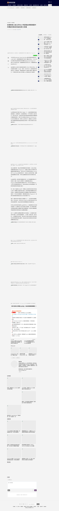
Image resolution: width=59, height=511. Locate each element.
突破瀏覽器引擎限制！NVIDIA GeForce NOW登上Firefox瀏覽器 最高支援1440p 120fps (28, 445)
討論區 (8, 477)
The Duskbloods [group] (11, 7)
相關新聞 (9, 419)
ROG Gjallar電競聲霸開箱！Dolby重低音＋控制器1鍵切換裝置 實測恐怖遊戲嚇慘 (48, 70)
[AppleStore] (26, 504)
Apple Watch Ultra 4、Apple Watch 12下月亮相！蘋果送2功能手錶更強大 (48, 75)
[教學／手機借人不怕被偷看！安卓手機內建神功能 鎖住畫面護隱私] (41, 57)
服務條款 (25, 506)
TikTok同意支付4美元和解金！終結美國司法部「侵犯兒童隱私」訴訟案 (13, 431)
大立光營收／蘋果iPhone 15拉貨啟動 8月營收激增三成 (28, 388)
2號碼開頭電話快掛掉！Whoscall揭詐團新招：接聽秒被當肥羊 (48, 80)
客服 (18, 506)
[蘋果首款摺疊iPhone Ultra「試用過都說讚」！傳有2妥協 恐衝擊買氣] (24, 350)
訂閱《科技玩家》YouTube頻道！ (25, 312)
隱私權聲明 (30, 506)
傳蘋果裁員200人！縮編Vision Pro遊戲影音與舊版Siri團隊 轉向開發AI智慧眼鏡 (29, 431)
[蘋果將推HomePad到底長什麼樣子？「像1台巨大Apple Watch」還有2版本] (33, 350)
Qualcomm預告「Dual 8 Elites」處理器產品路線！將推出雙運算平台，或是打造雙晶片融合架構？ (14, 459)
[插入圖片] (33, 490)
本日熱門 (40, 34)
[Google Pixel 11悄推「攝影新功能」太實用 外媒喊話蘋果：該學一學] (15, 350)
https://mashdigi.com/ (22, 370)
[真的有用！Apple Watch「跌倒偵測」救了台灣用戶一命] (14, 409)
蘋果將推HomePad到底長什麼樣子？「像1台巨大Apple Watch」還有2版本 (32, 354)
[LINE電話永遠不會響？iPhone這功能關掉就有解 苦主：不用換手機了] (41, 66)
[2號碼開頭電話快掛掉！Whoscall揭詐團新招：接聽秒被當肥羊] (41, 80)
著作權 (28, 506)
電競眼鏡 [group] (22, 7)
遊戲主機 (18, 357)
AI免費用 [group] (17, 7)
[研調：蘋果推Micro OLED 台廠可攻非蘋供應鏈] (14, 382)
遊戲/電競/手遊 (36, 5)
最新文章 (9, 5)
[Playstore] (25, 504)
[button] (50, 2)
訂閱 (38, 504)
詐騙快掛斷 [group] (28, 7)
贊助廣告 (9, 462)
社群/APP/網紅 (20, 5)
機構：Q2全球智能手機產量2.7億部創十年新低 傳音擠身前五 (29, 402)
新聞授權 (22, 506)
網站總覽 (45, 506)
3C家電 (30, 5)
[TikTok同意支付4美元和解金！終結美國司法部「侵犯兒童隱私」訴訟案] (14, 425)
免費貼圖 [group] (34, 7)
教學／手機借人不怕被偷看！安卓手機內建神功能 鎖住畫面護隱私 (48, 57)
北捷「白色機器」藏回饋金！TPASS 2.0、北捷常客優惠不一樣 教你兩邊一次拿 (48, 43)
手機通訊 (14, 5)
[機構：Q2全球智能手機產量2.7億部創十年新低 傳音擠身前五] (29, 396)
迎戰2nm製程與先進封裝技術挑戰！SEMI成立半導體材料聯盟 (13, 445)
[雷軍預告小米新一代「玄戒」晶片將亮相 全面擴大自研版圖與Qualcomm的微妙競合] (29, 453)
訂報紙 (38, 506)
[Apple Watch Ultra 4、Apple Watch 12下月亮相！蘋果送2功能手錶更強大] (41, 75)
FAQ (17, 506)
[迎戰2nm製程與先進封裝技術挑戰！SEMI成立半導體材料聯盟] (14, 439)
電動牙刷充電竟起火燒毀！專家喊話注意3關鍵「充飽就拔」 (48, 52)
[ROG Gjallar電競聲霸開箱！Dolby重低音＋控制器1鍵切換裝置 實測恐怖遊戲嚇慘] (41, 70)
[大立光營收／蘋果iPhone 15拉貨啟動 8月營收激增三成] (29, 382)
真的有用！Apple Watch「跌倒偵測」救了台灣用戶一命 (13, 416)
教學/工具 (45, 5)
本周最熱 (45, 34)
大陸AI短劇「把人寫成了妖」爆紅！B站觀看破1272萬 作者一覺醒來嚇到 (48, 47)
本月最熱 (49, 34)
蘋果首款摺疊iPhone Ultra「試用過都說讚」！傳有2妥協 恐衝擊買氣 (24, 354)
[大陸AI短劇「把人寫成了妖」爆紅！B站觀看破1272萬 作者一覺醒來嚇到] (41, 47)
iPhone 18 (13, 345)
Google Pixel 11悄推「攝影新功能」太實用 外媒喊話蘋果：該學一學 (15, 354)
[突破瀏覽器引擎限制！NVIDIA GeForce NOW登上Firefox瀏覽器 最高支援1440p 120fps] (29, 439)
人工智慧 (13, 357)
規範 (8, 490)
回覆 (35, 490)
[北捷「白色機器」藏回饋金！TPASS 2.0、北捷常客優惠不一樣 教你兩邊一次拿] (41, 43)
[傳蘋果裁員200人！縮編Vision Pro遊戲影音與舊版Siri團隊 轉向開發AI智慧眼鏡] (29, 425)
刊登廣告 (14, 506)
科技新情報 (51, 5)
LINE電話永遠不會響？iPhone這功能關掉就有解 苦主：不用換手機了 (47, 66)
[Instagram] (21, 504)
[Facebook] (19, 504)
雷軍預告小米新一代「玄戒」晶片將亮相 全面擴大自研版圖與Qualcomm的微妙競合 (28, 459)
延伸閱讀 (9, 375)
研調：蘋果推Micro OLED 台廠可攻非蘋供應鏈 (13, 388)
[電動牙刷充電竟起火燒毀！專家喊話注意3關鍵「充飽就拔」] (41, 52)
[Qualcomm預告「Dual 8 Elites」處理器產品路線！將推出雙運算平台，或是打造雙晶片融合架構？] (14, 453)
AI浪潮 (41, 5)
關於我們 (41, 506)
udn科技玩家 (9, 22)
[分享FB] (8, 58)
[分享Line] (8, 61)
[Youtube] (49, 2)
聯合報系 (35, 506)
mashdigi (22, 306)
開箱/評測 (26, 5)
